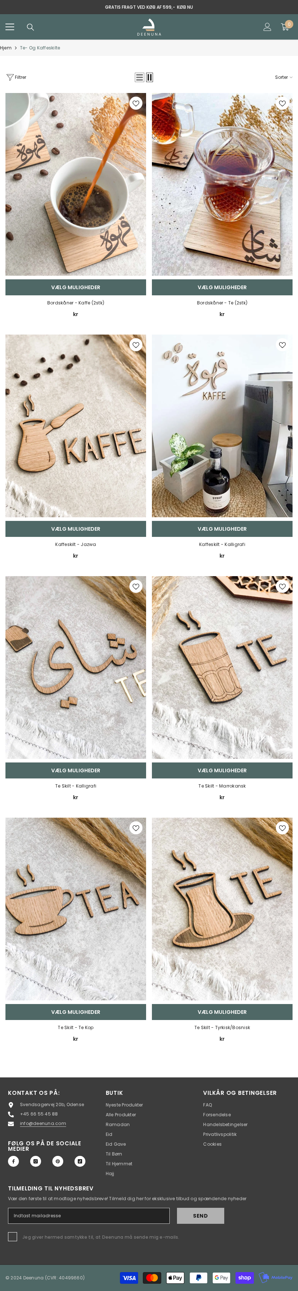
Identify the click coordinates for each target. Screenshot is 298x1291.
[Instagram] (35, 1161)
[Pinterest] (57, 1161)
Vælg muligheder (75, 287)
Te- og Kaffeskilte (40, 48)
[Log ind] (267, 27)
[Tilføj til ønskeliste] (135, 103)
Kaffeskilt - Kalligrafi (222, 544)
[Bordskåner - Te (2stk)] (222, 184)
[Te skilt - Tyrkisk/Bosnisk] (222, 909)
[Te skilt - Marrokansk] (222, 667)
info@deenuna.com (43, 1123)
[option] (149, 7)
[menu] (9, 27)
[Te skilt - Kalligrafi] (75, 667)
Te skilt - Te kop (75, 1027)
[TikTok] (79, 1161)
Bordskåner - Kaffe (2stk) (75, 303)
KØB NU (185, 7)
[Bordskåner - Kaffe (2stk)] (75, 184)
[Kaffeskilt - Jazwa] (75, 426)
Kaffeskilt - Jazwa (75, 544)
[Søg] (30, 27)
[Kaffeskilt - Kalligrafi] (222, 426)
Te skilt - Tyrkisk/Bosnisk (222, 1027)
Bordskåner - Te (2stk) (222, 303)
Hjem (6, 48)
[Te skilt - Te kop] (75, 909)
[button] (139, 77)
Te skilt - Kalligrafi (75, 786)
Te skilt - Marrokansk (222, 786)
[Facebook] (13, 1161)
